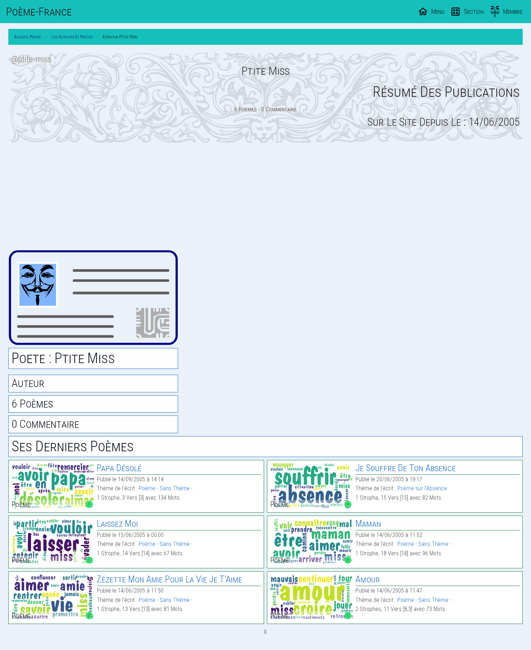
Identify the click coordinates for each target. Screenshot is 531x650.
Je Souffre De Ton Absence (405, 468)
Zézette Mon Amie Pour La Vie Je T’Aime (169, 579)
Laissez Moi (117, 523)
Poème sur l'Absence (422, 488)
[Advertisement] (265, 196)
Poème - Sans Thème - (166, 488)
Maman (368, 523)
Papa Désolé (119, 468)
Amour (367, 579)
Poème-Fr (39, 11)
